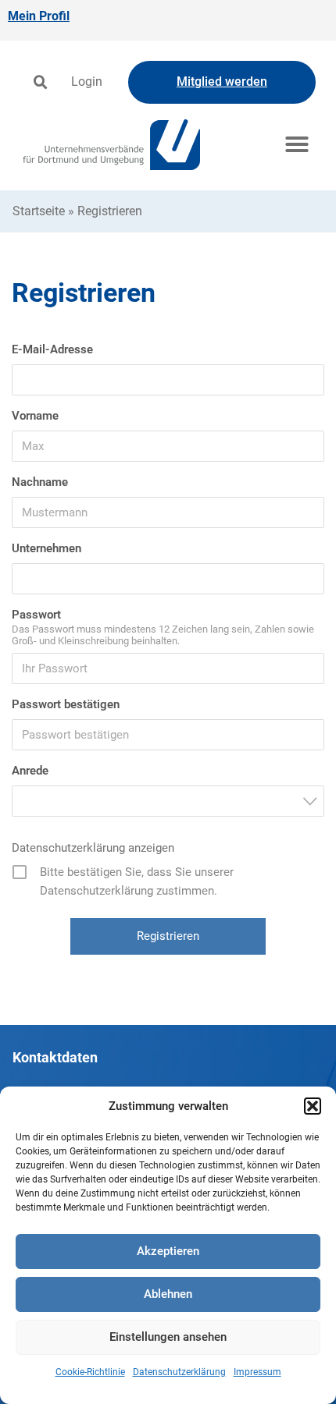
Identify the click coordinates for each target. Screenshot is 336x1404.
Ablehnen (168, 1294)
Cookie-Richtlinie (90, 1372)
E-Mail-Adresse (52, 349)
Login (86, 81)
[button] (312, 1106)
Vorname (35, 416)
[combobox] (168, 801)
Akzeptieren (168, 1251)
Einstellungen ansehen (168, 1337)
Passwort (36, 615)
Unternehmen (46, 548)
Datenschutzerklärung (179, 1372)
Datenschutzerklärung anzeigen (93, 848)
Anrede (30, 771)
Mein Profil (39, 16)
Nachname (40, 482)
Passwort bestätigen (66, 704)
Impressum (257, 1372)
